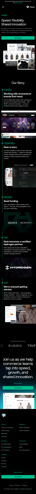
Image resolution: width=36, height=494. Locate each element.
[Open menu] (3, 7)
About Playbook (24, 427)
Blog (20, 447)
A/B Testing (5, 430)
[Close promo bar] (34, 2)
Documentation (24, 450)
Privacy (24, 485)
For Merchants (6, 444)
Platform (4, 436)
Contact (4, 466)
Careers (4, 460)
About (3, 457)
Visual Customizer (7, 427)
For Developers (6, 447)
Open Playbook (24, 430)
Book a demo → (19, 2)
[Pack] (30, 7)
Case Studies (23, 444)
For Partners (5, 450)
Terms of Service (15, 485)
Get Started (18, 38)
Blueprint (4, 433)
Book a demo (18, 383)
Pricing (3, 463)
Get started (18, 388)
